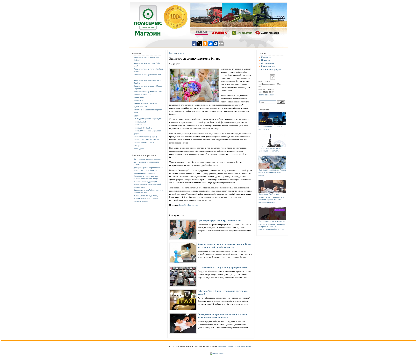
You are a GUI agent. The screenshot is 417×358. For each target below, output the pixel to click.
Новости (265, 60)
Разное (230, 346)
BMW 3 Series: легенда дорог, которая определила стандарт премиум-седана (146, 198)
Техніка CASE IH (140, 122)
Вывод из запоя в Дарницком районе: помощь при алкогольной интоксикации (147, 184)
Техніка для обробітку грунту (145, 136)
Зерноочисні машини (142, 95)
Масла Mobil (139, 98)
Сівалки (137, 116)
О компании (267, 63)
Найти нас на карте (266, 95)
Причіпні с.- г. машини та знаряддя (148, 110)
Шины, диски (139, 149)
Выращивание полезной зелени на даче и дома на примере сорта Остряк (148, 161)
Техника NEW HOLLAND (144, 142)
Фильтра (137, 146)
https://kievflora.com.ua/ (188, 205)
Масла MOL (138, 101)
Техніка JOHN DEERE (143, 128)
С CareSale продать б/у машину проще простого (222, 267)
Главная (172, 53)
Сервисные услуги (271, 69)
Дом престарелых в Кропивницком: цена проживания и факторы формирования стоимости (148, 170)
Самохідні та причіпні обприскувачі (148, 119)
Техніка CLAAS (140, 125)
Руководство (268, 66)
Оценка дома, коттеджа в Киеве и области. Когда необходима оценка (272, 172)
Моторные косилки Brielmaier (145, 104)
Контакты (266, 57)
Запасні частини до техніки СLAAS (148, 92)
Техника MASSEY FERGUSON (146, 140)
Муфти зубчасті (140, 107)
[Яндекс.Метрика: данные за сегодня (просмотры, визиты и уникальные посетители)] (217, 353)
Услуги (181, 53)
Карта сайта (222, 346)
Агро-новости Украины (243, 346)
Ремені (136, 113)
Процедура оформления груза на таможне (219, 220)
